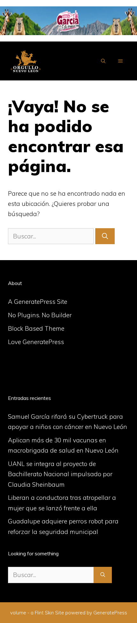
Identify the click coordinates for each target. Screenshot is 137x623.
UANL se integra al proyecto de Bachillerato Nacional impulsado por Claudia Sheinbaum (60, 474)
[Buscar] (105, 236)
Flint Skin (44, 613)
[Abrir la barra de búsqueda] (103, 61)
